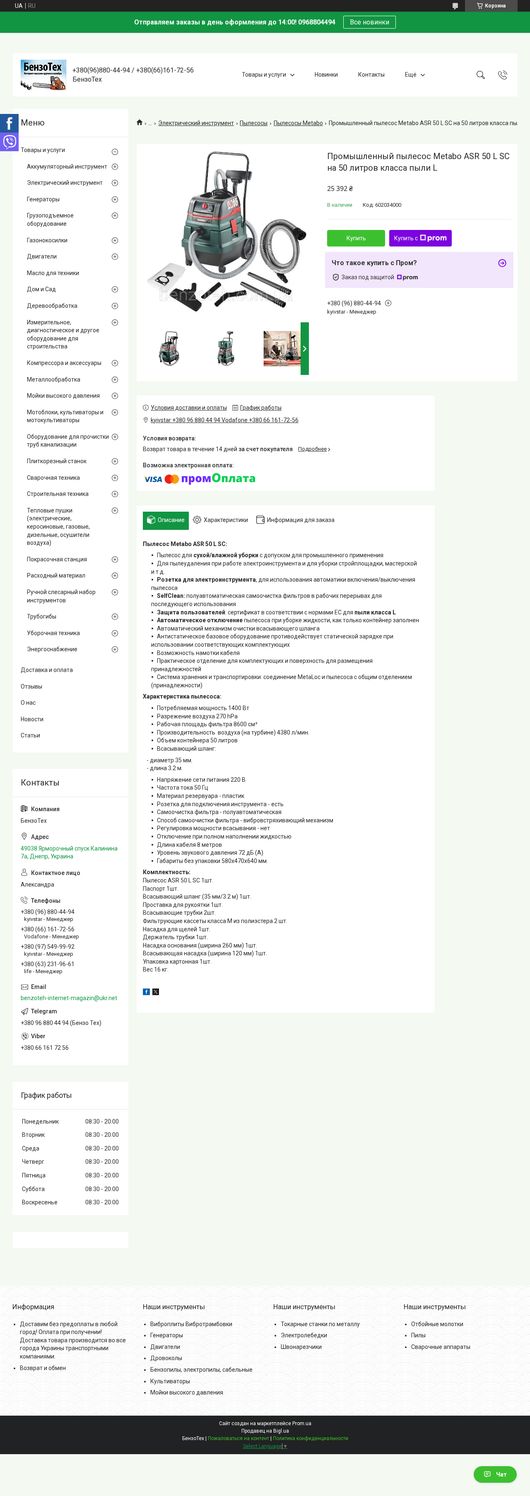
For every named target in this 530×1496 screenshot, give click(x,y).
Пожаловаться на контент (238, 1438)
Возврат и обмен (43, 1368)
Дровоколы (166, 1358)
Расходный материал (56, 575)
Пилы (418, 1335)
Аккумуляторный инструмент (67, 166)
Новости (32, 719)
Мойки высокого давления (63, 395)
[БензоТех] (43, 75)
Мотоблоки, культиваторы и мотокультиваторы (65, 416)
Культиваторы (170, 1381)
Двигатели (42, 256)
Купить (356, 238)
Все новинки (369, 22)
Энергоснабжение (52, 649)
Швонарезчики (301, 1347)
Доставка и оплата (47, 670)
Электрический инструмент (196, 123)
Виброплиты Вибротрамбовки (191, 1324)
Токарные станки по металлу (320, 1324)
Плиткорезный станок (57, 461)
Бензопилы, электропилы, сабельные (201, 1369)
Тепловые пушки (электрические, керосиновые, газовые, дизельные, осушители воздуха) (58, 526)
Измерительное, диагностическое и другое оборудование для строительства (63, 334)
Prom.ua (301, 1423)
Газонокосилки (47, 240)
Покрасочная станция (57, 559)
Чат (501, 1474)
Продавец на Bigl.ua (265, 1431)
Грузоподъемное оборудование (50, 219)
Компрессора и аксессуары (64, 363)
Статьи (30, 735)
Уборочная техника (53, 633)
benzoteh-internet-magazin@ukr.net (69, 998)
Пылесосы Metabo (298, 123)
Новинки (326, 74)
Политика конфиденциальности (310, 1438)
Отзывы (31, 686)
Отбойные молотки (437, 1324)
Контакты (371, 74)
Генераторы (43, 199)
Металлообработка (53, 379)
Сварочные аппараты (440, 1347)
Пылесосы (253, 123)
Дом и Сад (41, 289)
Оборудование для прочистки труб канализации (68, 440)
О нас (28, 702)
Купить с (406, 238)
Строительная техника (58, 494)
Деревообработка (52, 305)
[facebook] (146, 993)
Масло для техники (53, 273)
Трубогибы (41, 616)
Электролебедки (304, 1335)
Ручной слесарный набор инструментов (61, 596)
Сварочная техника (53, 477)
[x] (155, 993)
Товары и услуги (264, 74)
